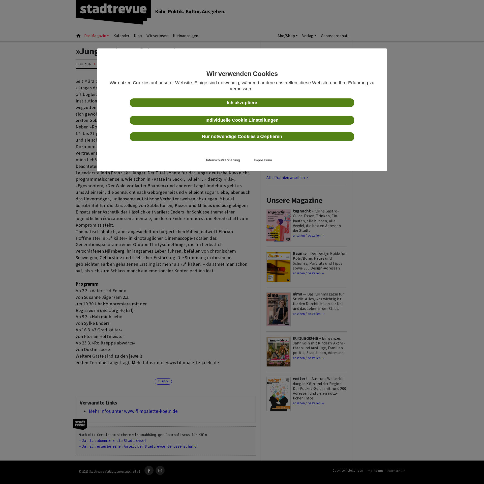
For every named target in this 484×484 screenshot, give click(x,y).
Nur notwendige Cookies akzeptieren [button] (242, 136)
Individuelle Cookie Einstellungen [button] (242, 120)
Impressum (263, 160)
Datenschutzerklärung (222, 160)
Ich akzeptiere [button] (242, 102)
